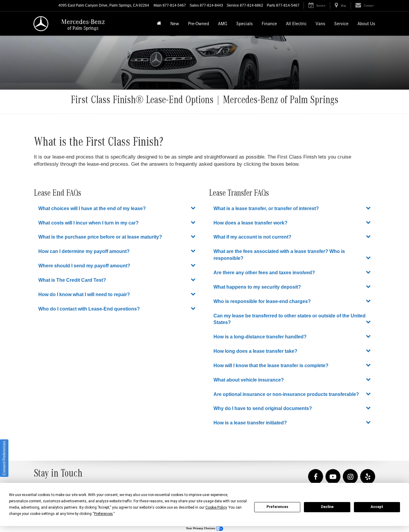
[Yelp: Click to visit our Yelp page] (367, 477)
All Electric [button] (296, 23)
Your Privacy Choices (201, 528)
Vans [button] (320, 23)
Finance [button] (269, 23)
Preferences (277, 507)
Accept (377, 507)
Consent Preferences (4, 458)
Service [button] (341, 23)
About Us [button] (366, 23)
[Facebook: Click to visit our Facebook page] (315, 477)
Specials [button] (244, 23)
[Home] (159, 23)
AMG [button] (222, 23)
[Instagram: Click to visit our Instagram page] (350, 477)
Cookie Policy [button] (216, 507)
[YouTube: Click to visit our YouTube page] (332, 477)
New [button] (174, 23)
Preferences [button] (103, 514)
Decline (327, 507)
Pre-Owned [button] (198, 23)
